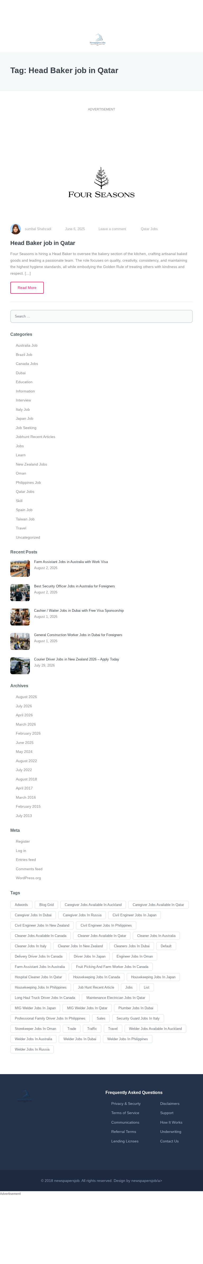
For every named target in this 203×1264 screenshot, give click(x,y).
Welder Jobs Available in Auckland (155, 1029)
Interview (23, 400)
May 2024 (24, 751)
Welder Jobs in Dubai (79, 1039)
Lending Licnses (125, 1141)
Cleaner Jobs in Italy (31, 946)
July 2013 (24, 816)
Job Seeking (26, 428)
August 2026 (26, 697)
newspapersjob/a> (146, 1180)
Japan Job (24, 418)
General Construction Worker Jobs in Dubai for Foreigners (78, 635)
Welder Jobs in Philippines (127, 1039)
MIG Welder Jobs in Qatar (87, 1008)
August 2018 (26, 779)
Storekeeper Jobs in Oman (35, 1029)
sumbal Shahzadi (38, 229)
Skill (19, 501)
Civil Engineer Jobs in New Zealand (42, 925)
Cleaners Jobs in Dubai (132, 946)
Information (25, 391)
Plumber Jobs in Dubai (135, 1008)
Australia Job (27, 345)
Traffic (92, 1029)
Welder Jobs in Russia (32, 1049)
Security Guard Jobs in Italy (138, 1018)
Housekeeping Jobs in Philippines (41, 987)
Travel (21, 528)
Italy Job (23, 409)
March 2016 (26, 797)
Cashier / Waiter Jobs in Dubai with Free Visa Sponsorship (79, 611)
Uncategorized (28, 537)
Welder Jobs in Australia (33, 1039)
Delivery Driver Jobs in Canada (38, 956)
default (166, 946)
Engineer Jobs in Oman (135, 956)
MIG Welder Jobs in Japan (35, 1008)
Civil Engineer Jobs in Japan (134, 915)
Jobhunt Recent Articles (35, 437)
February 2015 (28, 806)
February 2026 (28, 733)
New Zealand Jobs (31, 464)
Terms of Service (125, 1113)
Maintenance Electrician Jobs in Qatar (115, 998)
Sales (101, 1018)
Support (166, 1113)
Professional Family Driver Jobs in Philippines (50, 1018)
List (146, 987)
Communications (125, 1122)
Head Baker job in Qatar (42, 243)
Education (24, 382)
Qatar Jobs (149, 229)
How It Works (171, 1122)
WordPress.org (28, 878)
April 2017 (24, 788)
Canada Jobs (27, 363)
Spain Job (24, 510)
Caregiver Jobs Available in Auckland (93, 905)
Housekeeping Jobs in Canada (96, 977)
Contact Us (169, 1141)
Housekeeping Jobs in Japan (153, 977)
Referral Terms (123, 1131)
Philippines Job (28, 482)
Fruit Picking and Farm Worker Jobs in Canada (112, 967)
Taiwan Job (25, 519)
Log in (21, 850)
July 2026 (24, 706)
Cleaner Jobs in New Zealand (80, 946)
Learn (21, 455)
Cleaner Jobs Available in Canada (40, 936)
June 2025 (25, 742)
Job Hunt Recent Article (96, 987)
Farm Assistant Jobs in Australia (40, 967)
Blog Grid (46, 905)
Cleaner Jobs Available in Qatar (102, 936)
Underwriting (170, 1131)
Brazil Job (24, 354)
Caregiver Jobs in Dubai (33, 915)
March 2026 (26, 724)
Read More (27, 287)
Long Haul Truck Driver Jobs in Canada (45, 998)
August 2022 (26, 761)
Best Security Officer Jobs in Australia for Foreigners (74, 586)
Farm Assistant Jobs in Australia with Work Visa (71, 562)
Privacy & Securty (126, 1103)
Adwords (21, 905)
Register (23, 841)
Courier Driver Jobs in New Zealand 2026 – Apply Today (76, 659)
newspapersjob (67, 1180)
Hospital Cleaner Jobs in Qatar (38, 977)
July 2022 (24, 770)
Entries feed (26, 859)
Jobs (20, 446)
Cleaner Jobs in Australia (156, 936)
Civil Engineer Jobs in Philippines (106, 925)
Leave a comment (112, 229)
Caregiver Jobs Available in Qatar (158, 905)
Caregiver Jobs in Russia (82, 915)
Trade (71, 1029)
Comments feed (29, 869)
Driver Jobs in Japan (89, 956)
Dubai (21, 373)
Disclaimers (169, 1103)
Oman (21, 473)
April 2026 (24, 715)
